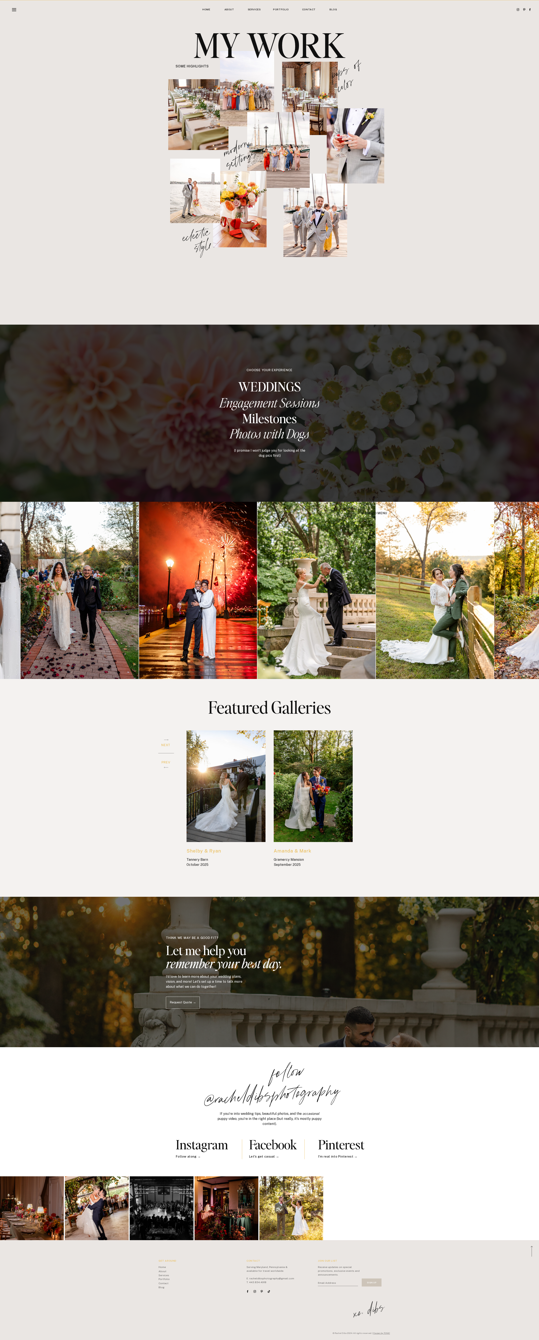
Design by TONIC (381, 1333)
